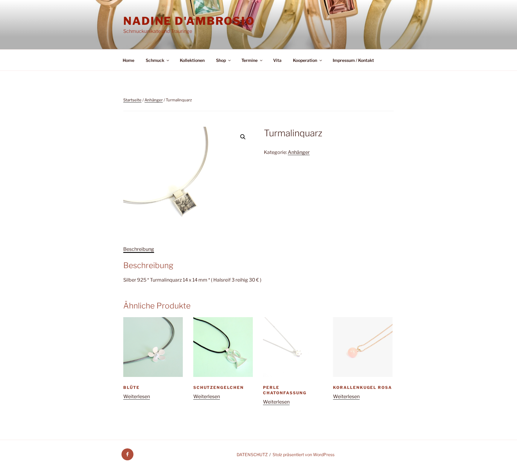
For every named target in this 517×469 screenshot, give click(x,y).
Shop (221, 60)
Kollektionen (192, 60)
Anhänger (154, 99)
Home (128, 60)
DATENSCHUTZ (252, 454)
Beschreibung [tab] (138, 249)
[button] (243, 137)
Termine (249, 60)
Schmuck (155, 60)
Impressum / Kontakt (353, 60)
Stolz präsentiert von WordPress (303, 454)
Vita (277, 60)
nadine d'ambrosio (189, 21)
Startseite (132, 99)
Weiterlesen (136, 396)
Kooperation (305, 60)
